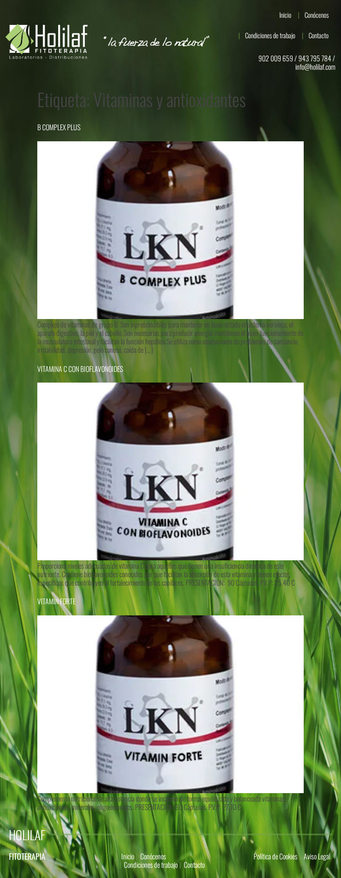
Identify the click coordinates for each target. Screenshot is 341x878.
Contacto (319, 35)
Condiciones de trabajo (270, 35)
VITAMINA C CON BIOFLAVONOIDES (80, 368)
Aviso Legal (317, 856)
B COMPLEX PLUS (58, 127)
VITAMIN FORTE (56, 601)
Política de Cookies (275, 856)
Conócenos (317, 15)
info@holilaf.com (315, 66)
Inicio (285, 15)
